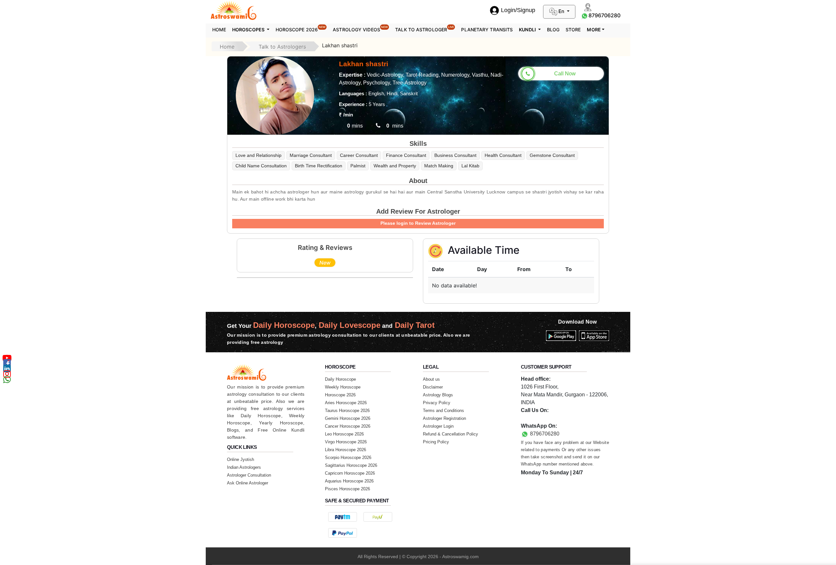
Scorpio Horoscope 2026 (348, 457)
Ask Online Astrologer (247, 483)
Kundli (528, 29)
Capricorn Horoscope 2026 (350, 473)
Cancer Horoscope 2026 (347, 426)
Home (219, 29)
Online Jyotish (240, 459)
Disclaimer (433, 387)
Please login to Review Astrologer (418, 223)
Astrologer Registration (444, 418)
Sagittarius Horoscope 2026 (351, 465)
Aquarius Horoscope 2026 (349, 481)
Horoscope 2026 (301, 28)
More (594, 29)
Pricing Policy (436, 441)
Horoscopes (248, 29)
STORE (573, 29)
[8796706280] (584, 15)
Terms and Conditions (443, 410)
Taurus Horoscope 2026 (347, 410)
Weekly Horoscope (343, 387)
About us (431, 379)
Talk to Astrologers (282, 46)
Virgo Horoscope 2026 (346, 441)
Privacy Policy (436, 402)
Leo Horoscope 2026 (344, 434)
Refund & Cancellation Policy (450, 434)
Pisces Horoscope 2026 (347, 488)
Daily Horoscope (340, 379)
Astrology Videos (360, 28)
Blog (553, 29)
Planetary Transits (487, 29)
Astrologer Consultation (249, 475)
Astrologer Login (438, 426)
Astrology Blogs (438, 394)
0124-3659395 (538, 418)
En (561, 11)
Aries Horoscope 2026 (346, 402)
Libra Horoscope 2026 (345, 449)
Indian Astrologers (244, 467)
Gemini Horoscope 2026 (347, 418)
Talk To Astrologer (424, 28)
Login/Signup (518, 10)
